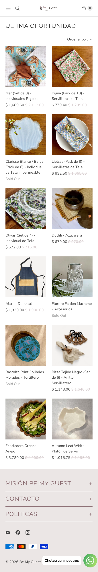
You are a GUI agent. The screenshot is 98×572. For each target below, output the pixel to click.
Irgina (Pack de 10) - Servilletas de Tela (68, 96)
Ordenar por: (76, 39)
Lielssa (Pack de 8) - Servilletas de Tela (68, 164)
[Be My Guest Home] (49, 8)
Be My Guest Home (35, 561)
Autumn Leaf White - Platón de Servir (69, 448)
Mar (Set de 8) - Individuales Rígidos (21, 96)
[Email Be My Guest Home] (10, 532)
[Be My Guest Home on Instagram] (31, 532)
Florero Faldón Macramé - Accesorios (72, 306)
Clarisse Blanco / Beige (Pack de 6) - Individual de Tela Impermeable (24, 167)
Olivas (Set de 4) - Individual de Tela (20, 238)
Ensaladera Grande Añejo (20, 448)
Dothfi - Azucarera (67, 235)
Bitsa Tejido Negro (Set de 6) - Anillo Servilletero (71, 378)
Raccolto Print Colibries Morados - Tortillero (24, 375)
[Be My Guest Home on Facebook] (20, 532)
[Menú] (8, 8)
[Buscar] (17, 8)
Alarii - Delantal (18, 303)
